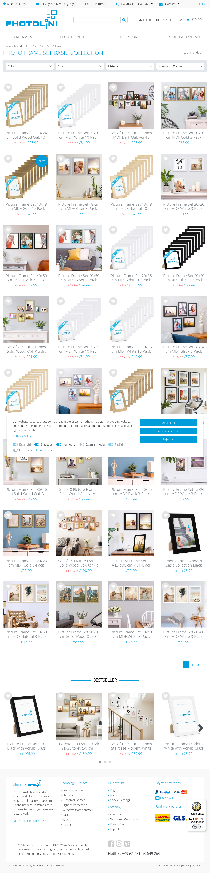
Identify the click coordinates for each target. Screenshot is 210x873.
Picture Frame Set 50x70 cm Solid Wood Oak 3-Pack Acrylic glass (78, 634)
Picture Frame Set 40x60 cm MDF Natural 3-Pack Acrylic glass (26, 634)
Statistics (46, 444)
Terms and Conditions (124, 819)
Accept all (168, 423)
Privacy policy (23, 436)
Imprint (114, 829)
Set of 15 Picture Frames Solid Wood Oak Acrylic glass (78, 563)
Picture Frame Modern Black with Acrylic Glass (26, 746)
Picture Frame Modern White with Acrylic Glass (183, 746)
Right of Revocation (75, 805)
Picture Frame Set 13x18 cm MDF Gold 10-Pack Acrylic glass (26, 206)
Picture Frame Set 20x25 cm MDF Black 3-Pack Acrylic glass (131, 491)
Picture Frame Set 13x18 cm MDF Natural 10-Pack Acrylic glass (131, 206)
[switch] (196, 826)
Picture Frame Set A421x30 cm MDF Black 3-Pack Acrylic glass (131, 563)
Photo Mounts (128, 37)
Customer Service (74, 800)
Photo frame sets (74, 37)
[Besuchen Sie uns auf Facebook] (111, 845)
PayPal (119, 444)
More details (44, 450)
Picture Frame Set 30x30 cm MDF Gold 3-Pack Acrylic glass (183, 135)
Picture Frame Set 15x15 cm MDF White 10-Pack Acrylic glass (78, 349)
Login (113, 795)
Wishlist (67, 820)
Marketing (69, 444)
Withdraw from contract (78, 810)
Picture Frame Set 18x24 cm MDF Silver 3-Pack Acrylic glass (78, 206)
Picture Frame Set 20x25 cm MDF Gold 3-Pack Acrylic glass (26, 563)
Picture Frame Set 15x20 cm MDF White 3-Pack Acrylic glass (183, 491)
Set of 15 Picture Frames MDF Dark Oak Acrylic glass (131, 135)
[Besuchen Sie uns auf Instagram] (119, 845)
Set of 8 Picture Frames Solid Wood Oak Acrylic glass (78, 491)
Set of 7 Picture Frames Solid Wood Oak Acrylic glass (26, 349)
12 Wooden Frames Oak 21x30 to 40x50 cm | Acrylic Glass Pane (78, 746)
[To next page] (204, 664)
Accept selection (168, 431)
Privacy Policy (118, 824)
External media (95, 444)
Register (115, 790)
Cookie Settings (120, 800)
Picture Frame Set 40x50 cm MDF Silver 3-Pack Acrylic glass (78, 278)
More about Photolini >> (28, 821)
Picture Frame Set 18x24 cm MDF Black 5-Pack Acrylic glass (183, 349)
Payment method (73, 790)
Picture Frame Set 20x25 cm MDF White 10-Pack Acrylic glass (131, 278)
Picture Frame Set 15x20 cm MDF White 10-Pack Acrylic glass (78, 135)
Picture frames (20, 37)
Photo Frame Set (34, 46)
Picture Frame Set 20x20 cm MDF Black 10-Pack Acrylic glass (183, 278)
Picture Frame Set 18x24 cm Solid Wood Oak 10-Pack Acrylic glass (26, 135)
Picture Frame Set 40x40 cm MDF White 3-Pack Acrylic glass (131, 634)
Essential (25, 444)
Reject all (168, 439)
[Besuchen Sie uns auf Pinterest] (127, 845)
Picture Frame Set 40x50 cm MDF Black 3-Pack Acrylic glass (26, 278)
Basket (67, 815)
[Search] (124, 20)
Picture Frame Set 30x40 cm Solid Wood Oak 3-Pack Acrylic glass (26, 491)
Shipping (68, 795)
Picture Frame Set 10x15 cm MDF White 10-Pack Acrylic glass (131, 349)
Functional (25, 450)
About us (115, 814)
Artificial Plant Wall (185, 37)
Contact (68, 825)
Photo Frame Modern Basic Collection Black (183, 563)
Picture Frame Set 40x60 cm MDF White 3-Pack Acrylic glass (183, 634)
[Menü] (203, 801)
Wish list (8, 91)
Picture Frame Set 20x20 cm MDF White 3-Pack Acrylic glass (183, 206)
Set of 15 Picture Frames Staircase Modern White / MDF (131, 746)
